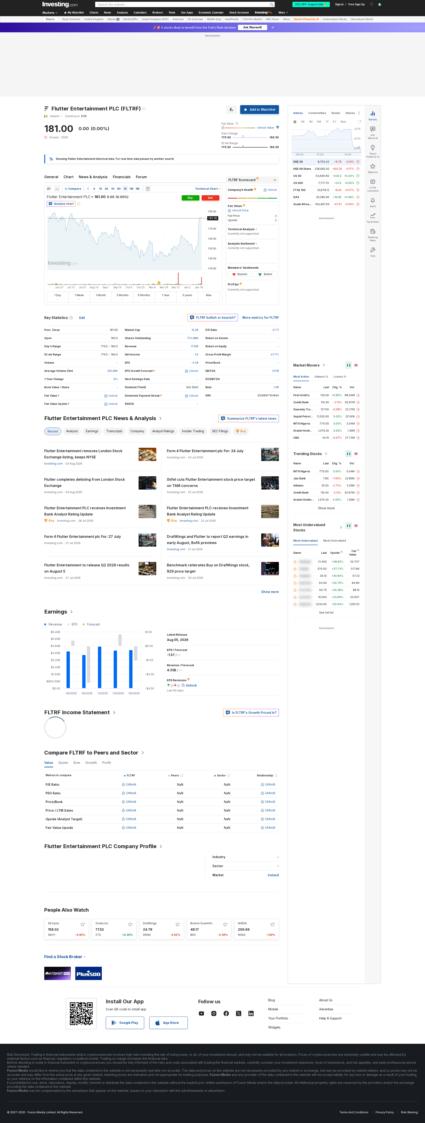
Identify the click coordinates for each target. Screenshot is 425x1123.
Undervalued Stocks (335, 19)
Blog (271, 1000)
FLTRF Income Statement (77, 712)
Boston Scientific (201, 923)
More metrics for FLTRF (260, 317)
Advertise (326, 1009)
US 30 (297, 176)
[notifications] (371, 4)
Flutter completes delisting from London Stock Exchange (84, 482)
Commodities (317, 113)
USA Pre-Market (252, 19)
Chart (68, 177)
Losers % (340, 376)
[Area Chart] (57, 188)
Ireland (273, 875)
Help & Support (330, 1018)
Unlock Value (265, 127)
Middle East (214, 19)
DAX (296, 197)
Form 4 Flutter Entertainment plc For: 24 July (205, 451)
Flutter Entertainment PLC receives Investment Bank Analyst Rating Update (85, 511)
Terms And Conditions (353, 1112)
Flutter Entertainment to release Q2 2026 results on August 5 (86, 568)
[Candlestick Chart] (48, 188)
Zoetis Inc (101, 923)
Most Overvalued (334, 540)
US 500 (298, 183)
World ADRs (130, 19)
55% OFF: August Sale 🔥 (311, 4)
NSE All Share (302, 168)
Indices (298, 113)
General (51, 177)
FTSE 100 (299, 190)
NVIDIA (242, 923)
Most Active (301, 376)
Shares (50, 19)
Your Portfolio (278, 1018)
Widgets (274, 1027)
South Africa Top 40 (306, 204)
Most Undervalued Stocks (309, 527)
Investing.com (53, 463)
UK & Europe (195, 19)
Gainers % (321, 376)
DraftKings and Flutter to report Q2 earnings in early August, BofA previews (207, 539)
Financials (122, 177)
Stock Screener (239, 12)
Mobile (273, 1009)
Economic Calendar (211, 12)
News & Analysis (93, 177)
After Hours (272, 19)
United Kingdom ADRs (155, 19)
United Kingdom (94, 19)
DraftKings (150, 923)
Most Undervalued (305, 540)
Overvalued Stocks (362, 19)
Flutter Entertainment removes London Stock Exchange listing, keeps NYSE (83, 454)
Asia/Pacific (232, 19)
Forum (141, 177)
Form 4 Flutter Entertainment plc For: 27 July (82, 536)
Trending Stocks (307, 454)
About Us (325, 1000)
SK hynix (53, 923)
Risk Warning (409, 1112)
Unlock (131, 784)
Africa (286, 19)
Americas (178, 19)
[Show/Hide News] (147, 188)
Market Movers (306, 365)
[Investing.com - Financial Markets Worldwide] (59, 4)
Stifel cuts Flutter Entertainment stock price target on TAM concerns (211, 482)
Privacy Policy (385, 1112)
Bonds (336, 113)
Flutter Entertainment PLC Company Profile (100, 846)
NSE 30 (298, 161)
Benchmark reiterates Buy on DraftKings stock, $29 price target (208, 568)
